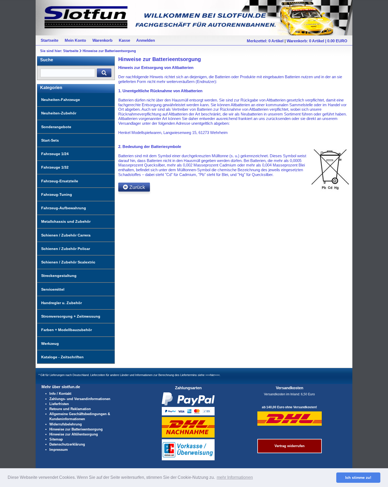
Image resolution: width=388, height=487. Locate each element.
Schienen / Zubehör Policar (65, 249)
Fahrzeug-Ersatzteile (59, 181)
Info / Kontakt (60, 394)
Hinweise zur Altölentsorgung (73, 434)
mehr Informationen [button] (235, 477)
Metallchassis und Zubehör (66, 221)
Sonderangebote (56, 127)
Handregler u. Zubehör (61, 303)
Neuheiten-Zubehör (58, 113)
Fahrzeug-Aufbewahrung (63, 208)
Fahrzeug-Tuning (56, 194)
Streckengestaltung (59, 275)
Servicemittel (52, 289)
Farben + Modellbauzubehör (66, 330)
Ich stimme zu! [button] (358, 477)
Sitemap (56, 439)
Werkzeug (50, 343)
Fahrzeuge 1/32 (55, 167)
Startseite (70, 51)
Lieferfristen (59, 404)
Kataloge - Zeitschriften (62, 357)
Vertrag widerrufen (290, 446)
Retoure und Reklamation (70, 409)
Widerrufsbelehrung (65, 424)
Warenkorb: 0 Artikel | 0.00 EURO (317, 41)
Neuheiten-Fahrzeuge (60, 100)
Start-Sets (50, 140)
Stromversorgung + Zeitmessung (70, 316)
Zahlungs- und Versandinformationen (79, 399)
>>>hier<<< (212, 375)
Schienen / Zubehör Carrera (66, 235)
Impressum (58, 450)
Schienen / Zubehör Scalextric (68, 262)
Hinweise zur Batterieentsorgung (109, 51)
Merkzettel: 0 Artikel (265, 41)
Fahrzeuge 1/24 (55, 154)
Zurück (136, 187)
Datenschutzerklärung (67, 444)
